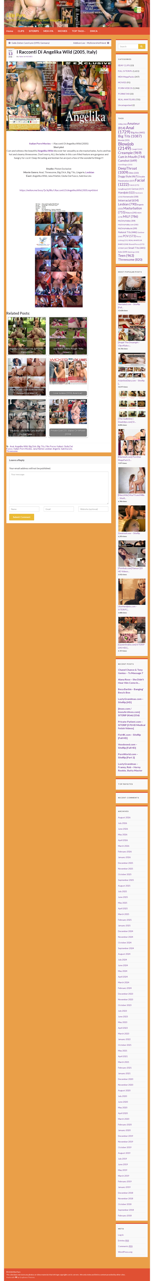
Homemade (130, 196)
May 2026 (122, 834)
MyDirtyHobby (126, 221)
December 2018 (125, 1192)
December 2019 (125, 1136)
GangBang (124, 189)
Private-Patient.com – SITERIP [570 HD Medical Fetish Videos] (131, 725)
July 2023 (122, 1011)
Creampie (130, 153)
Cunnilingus (125, 165)
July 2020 (122, 1096)
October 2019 (124, 1147)
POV (129, 236)
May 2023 (122, 1022)
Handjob (126, 192)
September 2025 (126, 880)
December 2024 (125, 931)
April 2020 (123, 1113)
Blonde (123, 140)
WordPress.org (125, 1252)
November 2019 (125, 1141)
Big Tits (41, 446)
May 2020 (122, 1107)
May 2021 (122, 1050)
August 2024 (124, 954)
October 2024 (124, 942)
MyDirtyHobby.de (127, 228)
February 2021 (125, 1067)
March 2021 (123, 1062)
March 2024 (123, 982)
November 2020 (125, 1084)
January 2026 (124, 857)
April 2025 (123, 908)
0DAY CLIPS (124, 65)
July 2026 (122, 823)
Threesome (12, 451)
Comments (125, 1246)
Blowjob (126, 146)
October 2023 (124, 1005)
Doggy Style (128, 176)
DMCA (93, 30)
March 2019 (123, 1175)
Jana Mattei (38, 449)
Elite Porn (15, 15)
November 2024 (125, 937)
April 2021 (123, 1056)
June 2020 (123, 1102)
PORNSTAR (123, 93)
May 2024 (122, 971)
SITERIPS (34, 30)
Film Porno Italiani (54, 446)
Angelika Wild (21, 446)
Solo (122, 252)
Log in (121, 1235)
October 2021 (124, 1045)
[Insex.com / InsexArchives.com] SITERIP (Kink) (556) (129, 712)
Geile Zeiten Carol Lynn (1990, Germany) (30, 43)
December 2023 (125, 993)
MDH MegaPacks (126, 76)
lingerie (56, 449)
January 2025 (124, 925)
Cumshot (127, 160)
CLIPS (21, 30)
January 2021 (124, 1073)
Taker (21, 56)
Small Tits (136, 247)
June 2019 (123, 1164)
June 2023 (123, 1016)
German (137, 189)
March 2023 (123, 1033)
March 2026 (123, 846)
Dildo (134, 173)
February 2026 (125, 851)
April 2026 (123, 840)
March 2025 (123, 914)
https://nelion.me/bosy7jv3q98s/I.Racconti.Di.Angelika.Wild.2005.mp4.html (59, 190)
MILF (130, 216)
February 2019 (125, 1181)
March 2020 (123, 1119)
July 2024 (122, 959)
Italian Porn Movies (22, 449)
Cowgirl (136, 149)
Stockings (133, 252)
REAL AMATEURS (126, 99)
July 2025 (122, 891)
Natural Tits (127, 232)
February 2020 (125, 1124)
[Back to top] (147, 1274)
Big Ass (138, 132)
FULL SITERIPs (125, 71)
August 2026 (124, 817)
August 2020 (124, 1090)
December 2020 (125, 1079)
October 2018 (124, 1204)
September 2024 (126, 948)
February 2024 (125, 988)
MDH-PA (48, 30)
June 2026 (123, 829)
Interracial (128, 200)
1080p (122, 124)
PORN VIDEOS (125, 88)
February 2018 (125, 1215)
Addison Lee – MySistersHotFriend (89, 43)
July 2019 (122, 1158)
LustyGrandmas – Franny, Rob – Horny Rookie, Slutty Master (130, 767)
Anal (12, 446)
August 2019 (124, 1153)
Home (9, 30)
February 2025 (125, 920)
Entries (123, 1240)
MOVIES (62, 30)
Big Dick (32, 446)
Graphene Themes (27, 1277)
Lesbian (48, 449)
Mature (131, 213)
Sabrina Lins (66, 449)
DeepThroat (127, 170)
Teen (126, 256)
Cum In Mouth (131, 156)
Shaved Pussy (136, 244)
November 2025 (125, 868)
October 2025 (124, 874)
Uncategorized (125, 105)
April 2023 (123, 1028)
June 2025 (123, 897)
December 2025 (125, 863)
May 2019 (122, 1170)
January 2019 (124, 1187)
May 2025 (122, 902)
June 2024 (123, 965)
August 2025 (124, 885)
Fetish (134, 185)
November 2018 (125, 1198)
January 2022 (124, 1039)
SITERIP (123, 248)
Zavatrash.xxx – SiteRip (129, 533)
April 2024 (123, 976)
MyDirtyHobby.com (128, 224)
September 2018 (126, 1210)
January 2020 (124, 1130)
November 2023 (125, 999)
